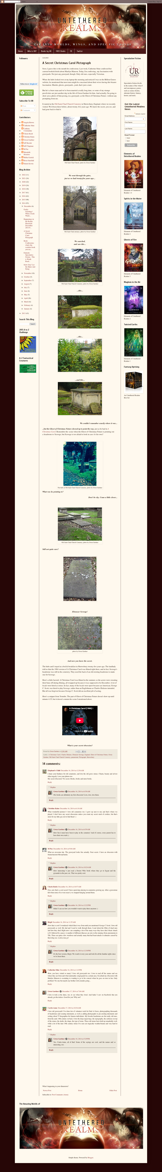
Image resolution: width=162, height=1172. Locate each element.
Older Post (113, 1090)
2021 (24, 178)
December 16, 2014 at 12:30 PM (79, 950)
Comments (26, 110)
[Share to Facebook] (83, 751)
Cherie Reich (53, 886)
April (26, 298)
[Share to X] (81, 751)
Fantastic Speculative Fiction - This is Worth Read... (29, 257)
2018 (24, 189)
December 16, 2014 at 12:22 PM (79, 905)
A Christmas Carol (54, 755)
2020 (24, 182)
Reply (50, 782)
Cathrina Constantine (28, 129)
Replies (53, 787)
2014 (24, 203)
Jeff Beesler (28, 143)
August (27, 284)
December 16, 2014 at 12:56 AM (72, 770)
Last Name (128, 128)
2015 (24, 199)
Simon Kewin (28, 163)
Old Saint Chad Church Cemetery (68, 104)
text (128, 141)
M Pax (50, 848)
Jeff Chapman (28, 146)
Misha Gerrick (29, 157)
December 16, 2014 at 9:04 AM (64, 848)
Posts (24, 106)
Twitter (80, 51)
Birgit (50, 922)
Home (20, 51)
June (26, 291)
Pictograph (82, 757)
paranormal (74, 757)
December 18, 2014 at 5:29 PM (79, 1039)
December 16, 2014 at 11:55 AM (64, 922)
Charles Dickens (66, 755)
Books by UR (46, 51)
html (128, 138)
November (28, 273)
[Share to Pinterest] (85, 751)
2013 (24, 313)
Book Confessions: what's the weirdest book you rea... (29, 245)
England (87, 755)
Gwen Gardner (59, 791)
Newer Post (47, 1090)
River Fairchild (29, 160)
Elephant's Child (54, 770)
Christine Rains (53, 808)
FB (71, 51)
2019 (24, 185)
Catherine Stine (53, 970)
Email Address (134, 116)
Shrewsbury (90, 757)
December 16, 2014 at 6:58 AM (79, 791)
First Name (128, 122)
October (27, 277)
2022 (24, 175)
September (28, 280)
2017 (24, 192)
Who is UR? (31, 51)
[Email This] (77, 751)
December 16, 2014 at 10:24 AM (79, 867)
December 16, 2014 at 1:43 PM (71, 970)
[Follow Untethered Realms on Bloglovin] (28, 85)
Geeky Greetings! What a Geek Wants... (29, 212)
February (27, 305)
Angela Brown (29, 122)
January (27, 309)
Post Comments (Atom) (60, 1094)
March (26, 301)
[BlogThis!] (79, 751)
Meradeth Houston (27, 153)
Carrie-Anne (52, 1008)
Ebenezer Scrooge (78, 755)
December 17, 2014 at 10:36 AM (69, 1008)
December (28, 206)
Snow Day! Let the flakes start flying (29, 266)
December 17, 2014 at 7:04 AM (73, 991)
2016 (24, 196)
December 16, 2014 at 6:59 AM (79, 829)
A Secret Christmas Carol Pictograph (28, 234)
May (26, 294)
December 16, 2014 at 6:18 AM (71, 808)
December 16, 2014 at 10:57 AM (69, 886)
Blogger (90, 1157)
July (25, 287)
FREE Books (60, 51)
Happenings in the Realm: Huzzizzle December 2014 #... (29, 223)
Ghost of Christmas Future (99, 755)
